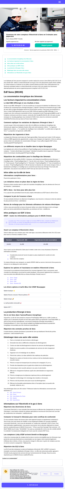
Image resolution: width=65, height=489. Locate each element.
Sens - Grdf (13, 279)
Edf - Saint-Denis (15, 400)
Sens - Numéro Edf (15, 283)
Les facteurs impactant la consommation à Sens (20, 61)
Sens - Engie (13, 277)
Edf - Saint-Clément (15, 392)
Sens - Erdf (13, 281)
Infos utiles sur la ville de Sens (15, 63)
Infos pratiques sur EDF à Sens (15, 65)
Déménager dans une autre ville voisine (18, 70)
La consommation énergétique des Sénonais (19, 58)
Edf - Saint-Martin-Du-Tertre (17, 396)
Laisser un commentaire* (9, 458)
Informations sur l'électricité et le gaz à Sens (19, 72)
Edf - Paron (13, 394)
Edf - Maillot (13, 398)
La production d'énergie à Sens (15, 68)
